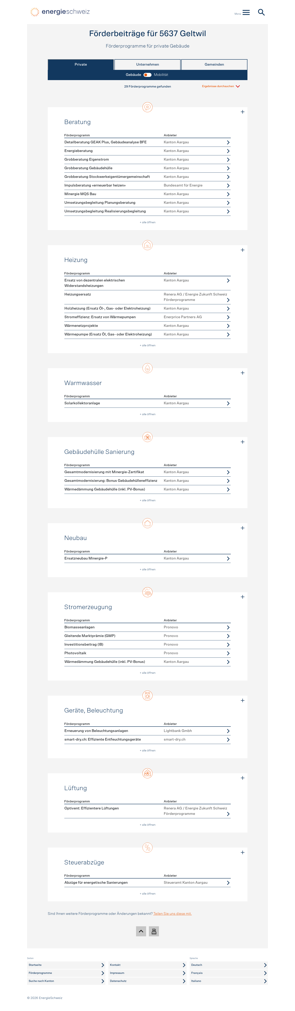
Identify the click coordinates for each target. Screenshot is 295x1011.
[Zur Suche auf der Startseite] (261, 12)
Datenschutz (118, 981)
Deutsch (196, 965)
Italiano (196, 981)
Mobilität (161, 75)
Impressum (117, 973)
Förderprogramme (40, 973)
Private (81, 64)
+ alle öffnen (148, 222)
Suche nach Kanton (41, 981)
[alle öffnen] (242, 112)
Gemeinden (214, 64)
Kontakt (115, 965)
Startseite (35, 965)
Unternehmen (147, 64)
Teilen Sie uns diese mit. (172, 914)
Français (196, 973)
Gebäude (133, 75)
